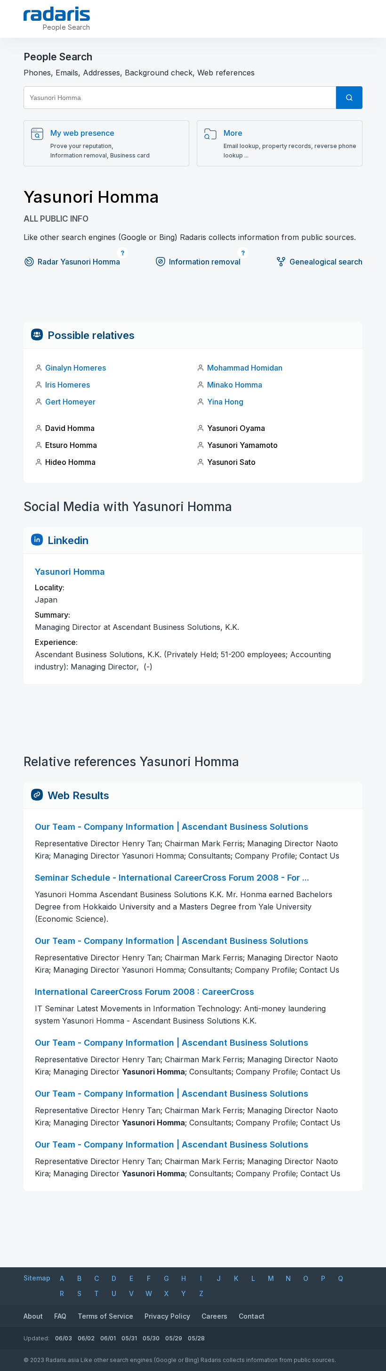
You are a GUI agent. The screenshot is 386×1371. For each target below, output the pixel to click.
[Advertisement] (193, 301)
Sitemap (37, 1278)
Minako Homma (234, 384)
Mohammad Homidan (244, 367)
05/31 (129, 1338)
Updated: (36, 1338)
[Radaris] (57, 14)
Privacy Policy (167, 1316)
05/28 (196, 1338)
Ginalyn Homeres (75, 367)
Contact (252, 1316)
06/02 (86, 1338)
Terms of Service (105, 1316)
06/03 (63, 1338)
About (33, 1316)
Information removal (205, 261)
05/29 (173, 1338)
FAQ (60, 1316)
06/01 (108, 1338)
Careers (214, 1316)
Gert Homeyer (70, 401)
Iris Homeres (67, 384)
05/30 (151, 1338)
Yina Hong (225, 401)
